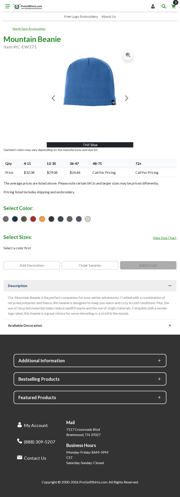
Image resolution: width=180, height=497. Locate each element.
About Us (108, 16)
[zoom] (128, 55)
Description (17, 285)
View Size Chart (164, 238)
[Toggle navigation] (8, 7)
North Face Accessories (29, 29)
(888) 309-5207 (39, 441)
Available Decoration (25, 325)
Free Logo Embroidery (81, 16)
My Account (36, 425)
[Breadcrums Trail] (8, 29)
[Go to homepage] (27, 7)
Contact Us (35, 458)
